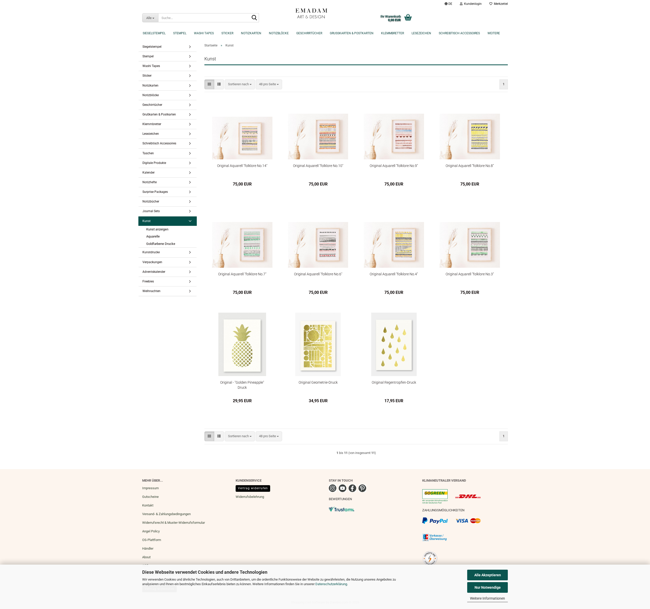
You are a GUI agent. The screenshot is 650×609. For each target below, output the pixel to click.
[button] (448, 4)
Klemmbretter (392, 33)
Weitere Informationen (487, 598)
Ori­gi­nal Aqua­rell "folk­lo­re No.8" (470, 166)
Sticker (227, 33)
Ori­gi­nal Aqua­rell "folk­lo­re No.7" (242, 274)
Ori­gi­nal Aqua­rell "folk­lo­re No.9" (394, 166)
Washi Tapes (204, 33)
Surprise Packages (155, 192)
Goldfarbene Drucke (160, 244)
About (146, 557)
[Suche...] (254, 18)
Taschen (148, 153)
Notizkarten (251, 33)
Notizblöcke (279, 33)
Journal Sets (151, 211)
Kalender (148, 172)
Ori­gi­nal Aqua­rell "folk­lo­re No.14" (242, 166)
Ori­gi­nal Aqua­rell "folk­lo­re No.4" (394, 274)
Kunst (146, 221)
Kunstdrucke (151, 252)
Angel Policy (151, 531)
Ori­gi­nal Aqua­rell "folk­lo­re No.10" (318, 166)
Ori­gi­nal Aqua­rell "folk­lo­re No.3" (470, 274)
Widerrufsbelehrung (250, 497)
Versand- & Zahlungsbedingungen (166, 514)
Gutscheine (150, 497)
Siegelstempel (154, 33)
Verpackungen (152, 262)
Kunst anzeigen (157, 229)
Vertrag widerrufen (253, 488)
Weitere (494, 33)
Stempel (179, 33)
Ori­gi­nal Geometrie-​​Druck (318, 382)
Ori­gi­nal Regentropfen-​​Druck (394, 382)
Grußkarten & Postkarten (351, 33)
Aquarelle (153, 236)
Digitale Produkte (154, 163)
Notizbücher (150, 201)
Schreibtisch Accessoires (459, 33)
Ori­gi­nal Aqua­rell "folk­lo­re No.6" (318, 274)
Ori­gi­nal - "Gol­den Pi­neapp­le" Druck (242, 384)
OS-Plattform (151, 540)
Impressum (150, 488)
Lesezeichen (421, 33)
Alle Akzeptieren (487, 575)
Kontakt (147, 505)
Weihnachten (151, 291)
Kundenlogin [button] (472, 4)
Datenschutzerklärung (331, 584)
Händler (147, 548)
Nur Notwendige (488, 587)
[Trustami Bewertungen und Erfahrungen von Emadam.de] (341, 509)
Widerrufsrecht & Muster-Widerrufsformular (173, 523)
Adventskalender (153, 272)
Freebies (148, 281)
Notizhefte (149, 182)
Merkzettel (500, 4)
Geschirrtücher (309, 33)
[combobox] (240, 84)
